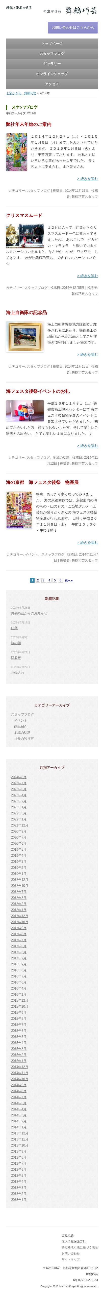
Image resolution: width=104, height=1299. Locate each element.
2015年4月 (19, 1043)
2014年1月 (19, 1127)
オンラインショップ (52, 74)
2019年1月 (19, 874)
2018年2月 (19, 904)
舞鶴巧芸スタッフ (85, 197)
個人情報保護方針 (74, 1241)
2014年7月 (19, 1097)
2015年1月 (19, 1061)
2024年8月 (19, 777)
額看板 (16, 658)
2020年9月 (19, 831)
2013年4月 (19, 1182)
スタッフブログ (52, 54)
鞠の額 (16, 643)
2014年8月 (19, 1091)
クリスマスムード (24, 215)
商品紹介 (20, 726)
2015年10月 (19, 1006)
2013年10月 (19, 1145)
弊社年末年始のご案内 (28, 124)
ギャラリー (52, 64)
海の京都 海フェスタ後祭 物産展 (42, 482)
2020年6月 (19, 843)
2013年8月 (19, 1157)
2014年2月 (19, 1121)
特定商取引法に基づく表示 (80, 1247)
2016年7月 (19, 976)
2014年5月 (19, 1103)
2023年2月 (19, 801)
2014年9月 (19, 1085)
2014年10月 (19, 1079)
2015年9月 (19, 1012)
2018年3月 (19, 898)
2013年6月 (19, 1169)
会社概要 (68, 1235)
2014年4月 (19, 1109)
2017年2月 (19, 958)
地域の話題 (61, 457)
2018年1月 (19, 910)
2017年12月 (19, 916)
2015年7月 (19, 1025)
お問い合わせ (71, 1253)
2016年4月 (19, 988)
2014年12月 (19, 1067)
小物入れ (17, 673)
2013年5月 (19, 1175)
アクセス (52, 84)
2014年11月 (19, 1073)
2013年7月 (19, 1163)
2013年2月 (19, 1194)
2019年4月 (19, 855)
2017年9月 (19, 928)
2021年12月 (19, 825)
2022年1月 (19, 819)
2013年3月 (19, 1188)
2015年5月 (19, 1037)
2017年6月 (19, 946)
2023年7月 (19, 783)
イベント (31, 554)
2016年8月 (19, 970)
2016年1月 (19, 994)
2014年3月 (19, 1115)
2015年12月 (19, 1000)
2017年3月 (19, 952)
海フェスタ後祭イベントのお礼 (38, 391)
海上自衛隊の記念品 (26, 312)
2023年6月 (19, 789)
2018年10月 (19, 886)
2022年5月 (19, 813)
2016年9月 (19, 964)
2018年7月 (19, 892)
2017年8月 (19, 934)
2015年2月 (19, 1055)
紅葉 (14, 628)
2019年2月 (19, 868)
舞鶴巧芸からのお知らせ (29, 613)
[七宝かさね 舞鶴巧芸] (52, 12)
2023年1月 (19, 807)
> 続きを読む (87, 179)
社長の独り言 (24, 738)
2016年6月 (19, 982)
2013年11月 (19, 1139)
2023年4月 (19, 795)
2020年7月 (19, 837)
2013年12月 (19, 1133)
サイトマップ (71, 1259)
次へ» (69, 580)
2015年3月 (19, 1049)
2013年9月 (19, 1151)
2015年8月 (19, 1018)
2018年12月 (19, 880)
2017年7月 (19, 940)
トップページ (52, 44)
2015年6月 (19, 1031)
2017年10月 (19, 922)
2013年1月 (19, 1200)
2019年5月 (19, 849)
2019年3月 (19, 861)
